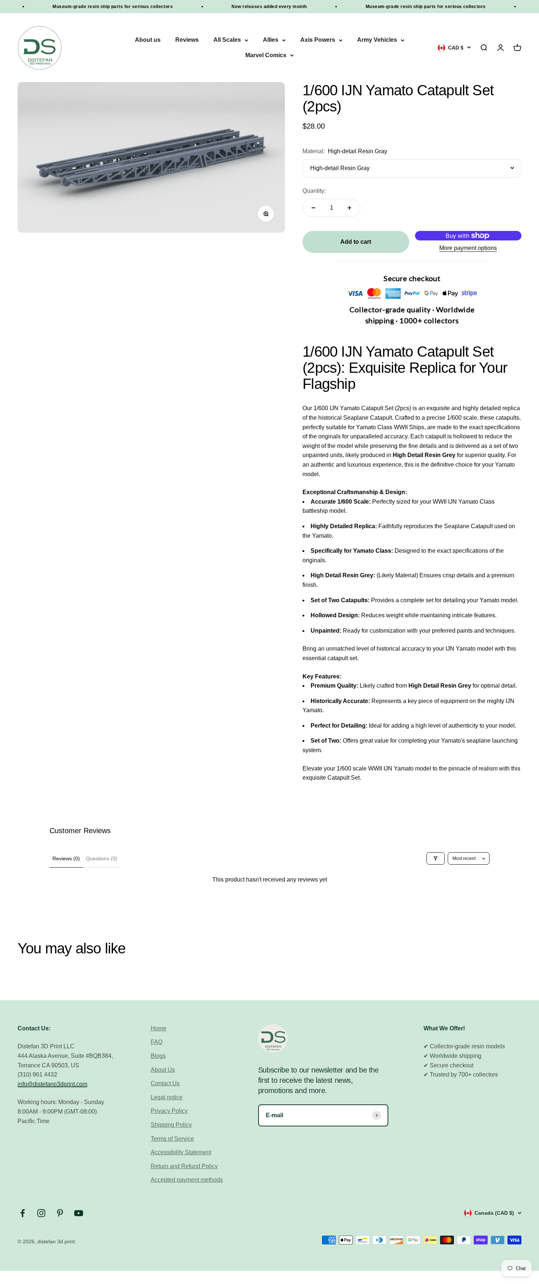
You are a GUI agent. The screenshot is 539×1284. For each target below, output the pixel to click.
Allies (270, 40)
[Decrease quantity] (313, 208)
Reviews (187, 40)
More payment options (468, 248)
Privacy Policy (169, 1111)
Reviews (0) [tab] (66, 858)
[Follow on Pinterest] (60, 1213)
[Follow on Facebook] (22, 1213)
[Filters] (435, 858)
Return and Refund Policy (184, 1166)
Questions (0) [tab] (101, 858)
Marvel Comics (265, 55)
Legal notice (167, 1097)
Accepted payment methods (187, 1180)
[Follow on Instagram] (41, 1213)
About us (148, 40)
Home (158, 1028)
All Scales (227, 40)
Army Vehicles (377, 40)
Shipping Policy (171, 1125)
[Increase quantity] (349, 208)
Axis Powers (317, 40)
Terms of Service (172, 1139)
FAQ (156, 1042)
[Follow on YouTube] (79, 1213)
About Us (163, 1070)
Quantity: (314, 191)
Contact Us (165, 1083)
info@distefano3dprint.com (52, 1084)
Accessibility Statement (181, 1152)
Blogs (158, 1056)
